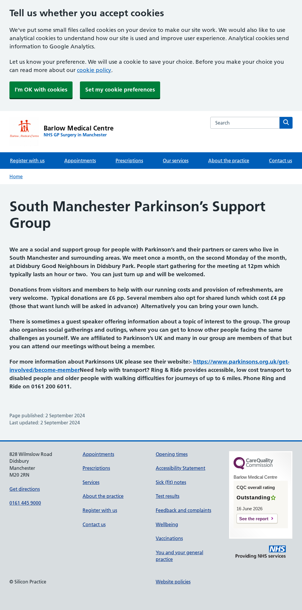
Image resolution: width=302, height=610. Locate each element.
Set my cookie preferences (120, 89)
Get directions (24, 489)
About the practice (228, 160)
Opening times (172, 454)
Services (91, 482)
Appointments (80, 160)
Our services (175, 160)
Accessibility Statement (180, 468)
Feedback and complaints (183, 510)
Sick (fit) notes (171, 482)
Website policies (173, 582)
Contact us (280, 160)
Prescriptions (129, 160)
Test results (167, 496)
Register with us (27, 160)
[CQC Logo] (253, 468)
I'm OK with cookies (41, 89)
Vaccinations (169, 538)
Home (16, 176)
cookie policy (94, 70)
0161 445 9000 (25, 503)
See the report (253, 518)
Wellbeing (167, 524)
